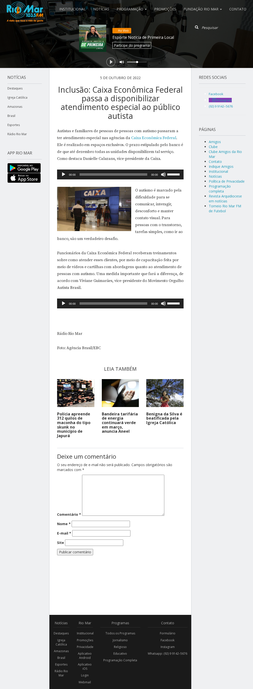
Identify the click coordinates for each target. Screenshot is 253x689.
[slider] (174, 174)
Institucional (72, 9)
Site (60, 542)
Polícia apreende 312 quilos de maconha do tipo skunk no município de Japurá (73, 424)
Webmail (85, 682)
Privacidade (85, 647)
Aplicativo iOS (85, 666)
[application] (120, 174)
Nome (64, 523)
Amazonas (14, 107)
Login (85, 675)
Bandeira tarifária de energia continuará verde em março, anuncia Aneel (120, 422)
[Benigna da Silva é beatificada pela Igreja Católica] (165, 393)
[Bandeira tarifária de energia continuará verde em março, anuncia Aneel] (120, 393)
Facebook (167, 640)
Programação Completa (120, 660)
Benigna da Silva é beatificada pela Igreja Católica (164, 418)
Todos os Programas (120, 633)
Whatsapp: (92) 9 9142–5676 (167, 653)
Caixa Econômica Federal (153, 137)
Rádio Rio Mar (17, 134)
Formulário (167, 633)
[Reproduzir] (63, 174)
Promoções (165, 9)
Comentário (69, 514)
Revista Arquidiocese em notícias (225, 198)
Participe (132, 45)
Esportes (13, 125)
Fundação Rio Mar (201, 9)
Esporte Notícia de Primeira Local (143, 37)
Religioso (120, 647)
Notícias (101, 9)
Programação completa (220, 189)
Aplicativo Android (85, 655)
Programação (130, 9)
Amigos (215, 141)
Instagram (168, 647)
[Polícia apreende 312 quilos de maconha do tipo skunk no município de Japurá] (75, 393)
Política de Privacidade (227, 181)
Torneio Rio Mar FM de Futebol (225, 208)
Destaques (14, 88)
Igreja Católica (17, 97)
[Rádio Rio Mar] (24, 6)
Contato (237, 9)
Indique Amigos (221, 166)
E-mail (64, 533)
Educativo (120, 653)
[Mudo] (163, 174)
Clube (213, 146)
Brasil (11, 116)
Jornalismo (120, 640)
